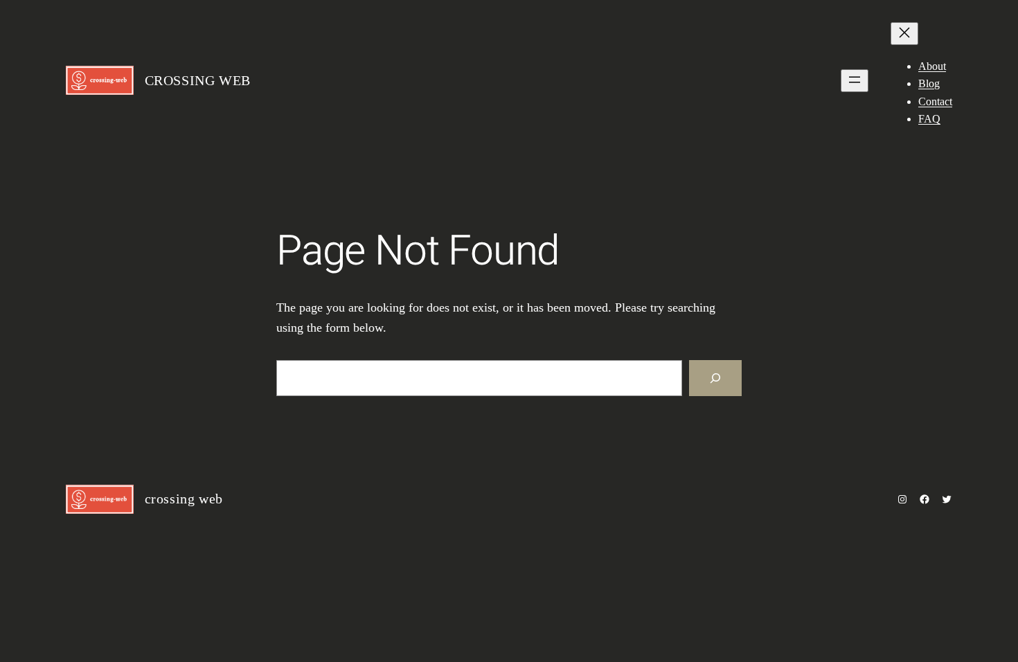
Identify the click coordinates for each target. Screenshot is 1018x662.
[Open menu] (854, 80)
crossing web (198, 80)
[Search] (715, 378)
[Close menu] (904, 33)
